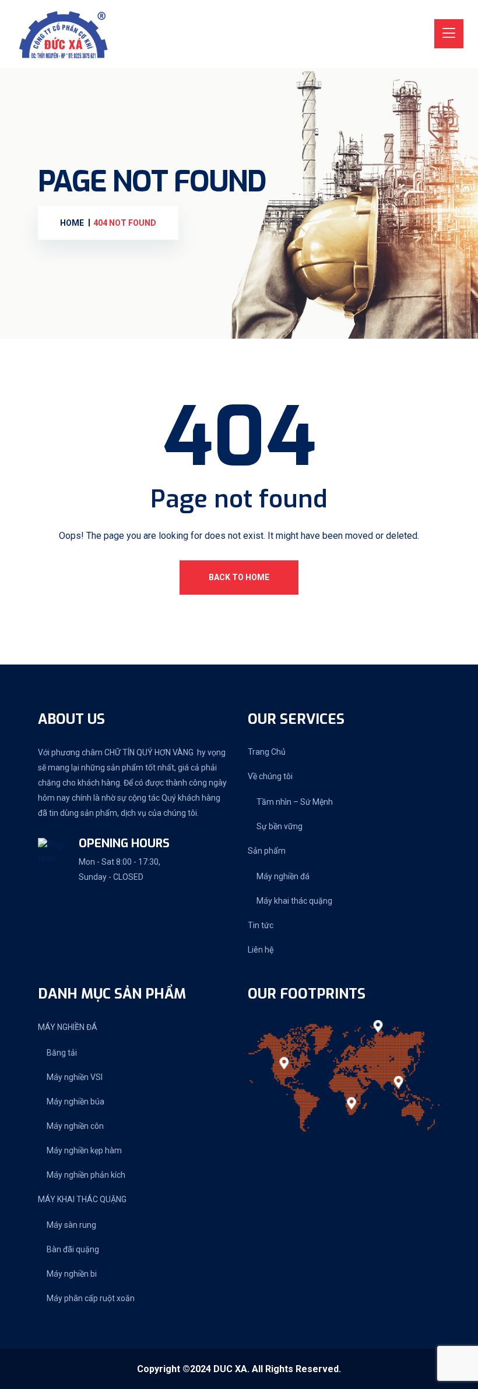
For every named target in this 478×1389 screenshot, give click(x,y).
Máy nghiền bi (72, 1273)
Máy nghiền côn (75, 1126)
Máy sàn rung (71, 1225)
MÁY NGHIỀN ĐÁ (67, 1027)
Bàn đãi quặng (73, 1249)
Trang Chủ (267, 751)
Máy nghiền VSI (75, 1077)
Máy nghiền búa (75, 1101)
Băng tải (62, 1052)
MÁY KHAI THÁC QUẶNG (82, 1199)
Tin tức (260, 925)
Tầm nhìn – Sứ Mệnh (294, 802)
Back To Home (239, 577)
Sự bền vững (279, 826)
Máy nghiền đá (283, 876)
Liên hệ (260, 949)
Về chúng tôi (270, 776)
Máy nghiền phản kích (86, 1175)
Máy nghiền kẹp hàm (84, 1150)
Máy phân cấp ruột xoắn (91, 1298)
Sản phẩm (267, 850)
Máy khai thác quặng (294, 900)
